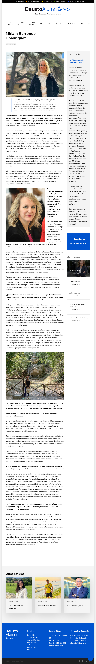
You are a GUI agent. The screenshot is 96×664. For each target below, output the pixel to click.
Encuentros (31, 647)
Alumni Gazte (32, 637)
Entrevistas (31, 642)
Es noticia (30, 635)
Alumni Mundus (11, 44)
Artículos (30, 645)
